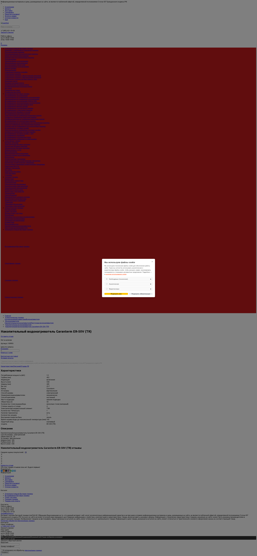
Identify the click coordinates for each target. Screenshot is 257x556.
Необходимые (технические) (118, 279)
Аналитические (114, 284)
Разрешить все (116, 294)
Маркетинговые (114, 289)
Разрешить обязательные (141, 294)
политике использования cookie (116, 274)
